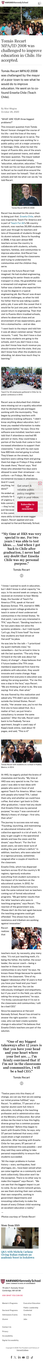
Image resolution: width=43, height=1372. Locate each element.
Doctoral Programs (10, 1310)
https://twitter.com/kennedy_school (15, 1357)
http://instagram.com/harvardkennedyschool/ (28, 1357)
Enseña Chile (26, 216)
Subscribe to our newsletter (27, 506)
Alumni (5, 1319)
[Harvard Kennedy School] (15, 3)
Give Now (27, 1315)
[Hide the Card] (40, 483)
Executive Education (31, 1303)
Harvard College (22, 1350)
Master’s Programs (10, 1303)
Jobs (25, 1319)
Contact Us (6, 1327)
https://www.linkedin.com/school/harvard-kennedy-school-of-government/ (19, 1357)
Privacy (5, 1331)
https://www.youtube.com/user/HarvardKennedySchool (23, 1357)
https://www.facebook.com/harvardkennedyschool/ (11, 1357)
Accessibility (7, 1336)
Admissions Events (10, 1315)
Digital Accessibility (10, 1340)
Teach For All (17, 223)
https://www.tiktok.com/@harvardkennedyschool (32, 1357)
